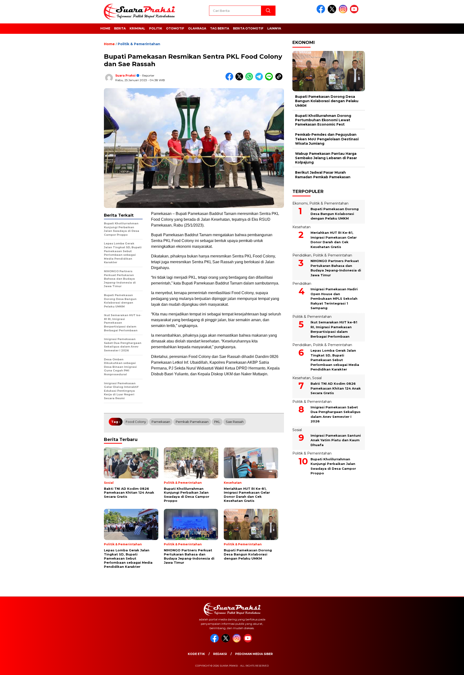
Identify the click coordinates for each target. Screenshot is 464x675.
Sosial (317, 378)
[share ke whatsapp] (250, 79)
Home (105, 28)
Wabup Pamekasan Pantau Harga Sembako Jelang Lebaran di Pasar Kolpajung (326, 157)
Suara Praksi (125, 75)
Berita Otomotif (248, 28)
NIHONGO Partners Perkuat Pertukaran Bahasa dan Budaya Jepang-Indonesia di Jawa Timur (336, 268)
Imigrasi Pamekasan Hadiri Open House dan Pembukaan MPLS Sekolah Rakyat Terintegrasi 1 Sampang (334, 298)
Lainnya (274, 28)
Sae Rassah (235, 422)
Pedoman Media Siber (254, 654)
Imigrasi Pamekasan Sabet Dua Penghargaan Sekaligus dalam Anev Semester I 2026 (336, 414)
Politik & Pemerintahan (139, 44)
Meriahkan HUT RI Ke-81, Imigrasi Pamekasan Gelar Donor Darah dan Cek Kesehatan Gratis (334, 240)
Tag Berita (219, 28)
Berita (120, 28)
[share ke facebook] (230, 79)
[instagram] (344, 12)
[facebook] (322, 12)
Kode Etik (196, 654)
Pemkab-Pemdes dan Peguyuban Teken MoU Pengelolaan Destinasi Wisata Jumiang (327, 138)
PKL (217, 422)
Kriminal (137, 28)
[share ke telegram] (260, 79)
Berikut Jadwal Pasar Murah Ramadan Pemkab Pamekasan (322, 174)
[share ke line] (270, 79)
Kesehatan (301, 227)
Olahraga (197, 28)
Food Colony (136, 422)
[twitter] (333, 12)
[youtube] (355, 12)
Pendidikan (301, 255)
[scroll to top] (446, 667)
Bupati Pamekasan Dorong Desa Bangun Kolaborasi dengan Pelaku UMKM (326, 100)
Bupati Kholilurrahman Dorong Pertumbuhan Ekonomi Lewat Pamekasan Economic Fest (323, 120)
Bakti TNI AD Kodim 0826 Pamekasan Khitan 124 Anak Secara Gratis (336, 388)
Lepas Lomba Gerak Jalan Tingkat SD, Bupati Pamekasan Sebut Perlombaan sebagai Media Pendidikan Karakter (335, 359)
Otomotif (175, 28)
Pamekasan (161, 422)
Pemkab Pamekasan (192, 422)
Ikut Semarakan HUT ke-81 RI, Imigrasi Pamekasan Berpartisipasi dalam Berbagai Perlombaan (334, 329)
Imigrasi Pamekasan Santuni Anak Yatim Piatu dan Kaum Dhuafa (336, 440)
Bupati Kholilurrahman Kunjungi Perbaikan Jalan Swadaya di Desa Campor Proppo (333, 466)
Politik (155, 28)
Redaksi (220, 654)
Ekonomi (300, 203)
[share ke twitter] (240, 79)
